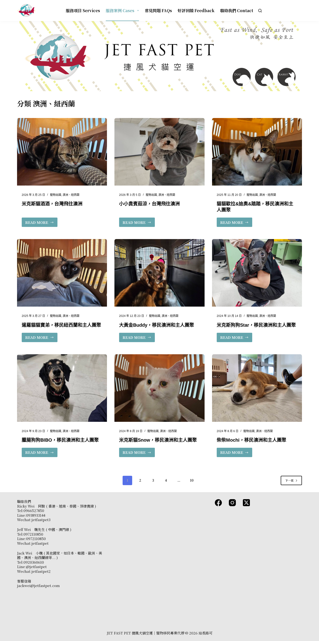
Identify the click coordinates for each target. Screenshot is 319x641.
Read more (36, 223)
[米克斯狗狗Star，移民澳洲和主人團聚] (257, 273)
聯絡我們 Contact (236, 10)
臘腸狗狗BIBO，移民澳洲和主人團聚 (60, 440)
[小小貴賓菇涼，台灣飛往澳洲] (159, 152)
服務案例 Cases (120, 10)
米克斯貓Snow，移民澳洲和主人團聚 (158, 440)
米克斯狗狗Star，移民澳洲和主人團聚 (256, 325)
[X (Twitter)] (246, 502)
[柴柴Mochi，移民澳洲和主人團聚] (257, 388)
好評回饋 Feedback (196, 10)
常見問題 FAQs (158, 10)
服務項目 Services (83, 10)
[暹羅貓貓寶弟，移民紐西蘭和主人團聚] (62, 273)
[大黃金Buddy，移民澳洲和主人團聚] (159, 273)
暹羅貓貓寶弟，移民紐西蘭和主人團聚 (61, 325)
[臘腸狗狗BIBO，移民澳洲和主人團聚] (62, 388)
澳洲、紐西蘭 (71, 195)
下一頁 (289, 480)
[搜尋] (260, 10)
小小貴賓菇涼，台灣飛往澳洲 (149, 203)
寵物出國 (55, 195)
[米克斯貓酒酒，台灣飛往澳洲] (62, 152)
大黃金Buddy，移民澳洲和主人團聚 (156, 325)
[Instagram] (232, 502)
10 (192, 480)
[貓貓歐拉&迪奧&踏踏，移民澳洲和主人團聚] (257, 152)
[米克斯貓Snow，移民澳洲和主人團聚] (159, 388)
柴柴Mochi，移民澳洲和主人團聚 (251, 440)
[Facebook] (218, 502)
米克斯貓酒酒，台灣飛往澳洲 (52, 203)
